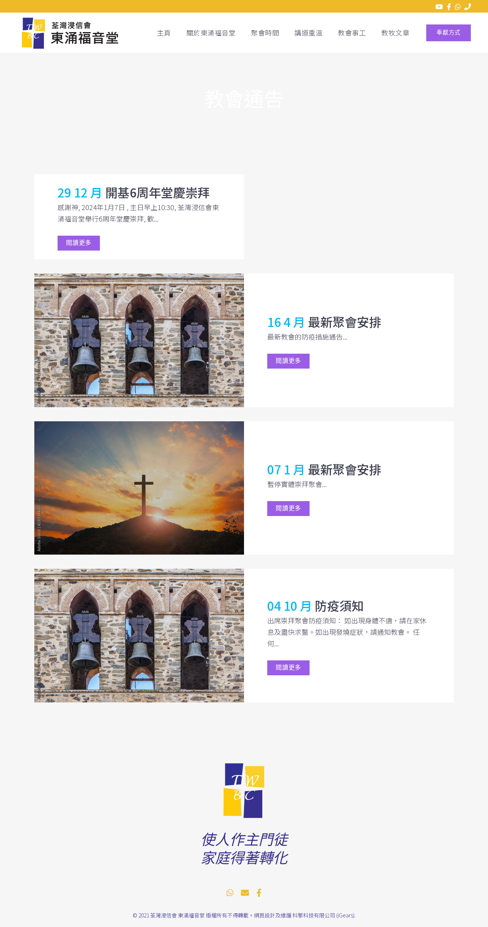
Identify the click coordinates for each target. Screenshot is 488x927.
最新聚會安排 (344, 321)
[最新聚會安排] (139, 340)
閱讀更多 (79, 243)
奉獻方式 (449, 32)
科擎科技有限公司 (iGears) (323, 915)
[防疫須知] (139, 635)
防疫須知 (339, 605)
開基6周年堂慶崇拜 (157, 192)
